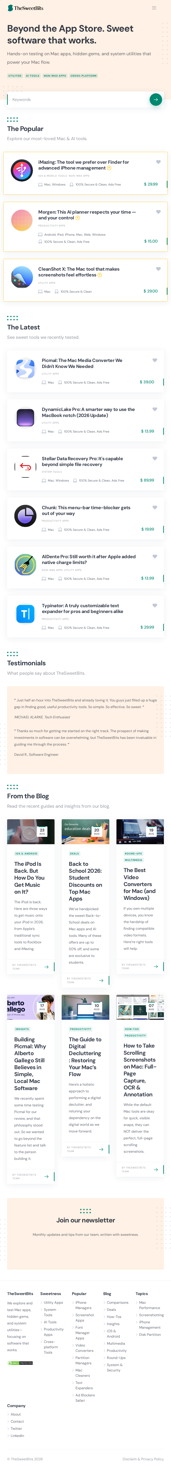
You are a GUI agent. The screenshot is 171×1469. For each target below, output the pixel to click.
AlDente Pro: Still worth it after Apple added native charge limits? (89, 560)
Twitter (16, 1428)
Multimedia (133, 860)
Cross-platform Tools (51, 1347)
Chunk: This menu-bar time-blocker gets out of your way (86, 511)
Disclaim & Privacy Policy (143, 1459)
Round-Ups (133, 853)
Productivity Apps (51, 225)
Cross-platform (84, 75)
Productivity (80, 1029)
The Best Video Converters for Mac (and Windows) (140, 884)
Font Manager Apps (82, 1332)
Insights (22, 1029)
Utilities (15, 75)
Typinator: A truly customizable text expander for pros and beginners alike (82, 609)
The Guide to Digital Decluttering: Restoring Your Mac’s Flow (85, 1057)
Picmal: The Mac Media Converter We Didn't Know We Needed (82, 363)
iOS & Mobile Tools (52, 175)
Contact (17, 1421)
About (16, 1414)
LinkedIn (17, 1435)
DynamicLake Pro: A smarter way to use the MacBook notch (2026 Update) (88, 412)
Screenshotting (151, 1315)
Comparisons (117, 1302)
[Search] (156, 99)
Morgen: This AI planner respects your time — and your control (87, 215)
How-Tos (132, 1029)
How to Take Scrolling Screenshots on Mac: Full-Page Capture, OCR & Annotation (140, 1070)
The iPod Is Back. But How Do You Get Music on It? (29, 877)
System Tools (52, 471)
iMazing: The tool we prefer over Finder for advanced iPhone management (83, 165)
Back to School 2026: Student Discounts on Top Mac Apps (85, 881)
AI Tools (32, 75)
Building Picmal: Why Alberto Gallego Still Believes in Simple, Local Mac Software (30, 1064)
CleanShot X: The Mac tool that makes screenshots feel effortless (78, 272)
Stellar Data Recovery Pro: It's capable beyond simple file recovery (82, 462)
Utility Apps (46, 282)
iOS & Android (26, 853)
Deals (74, 853)
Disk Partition (150, 1334)
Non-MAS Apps (55, 75)
